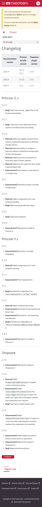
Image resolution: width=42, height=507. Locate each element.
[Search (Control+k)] (38, 3)
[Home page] (4, 32)
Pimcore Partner (32, 483)
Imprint (34, 488)
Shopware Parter (8, 488)
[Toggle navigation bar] (3, 3)
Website (5, 483)
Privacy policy (23, 488)
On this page (8, 42)
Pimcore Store (17, 483)
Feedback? (7, 457)
